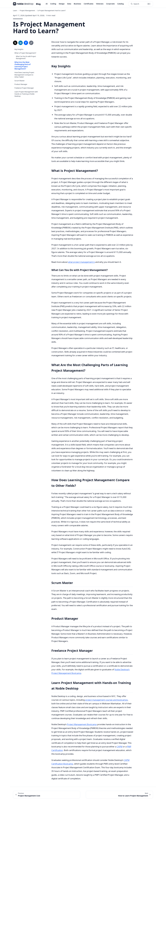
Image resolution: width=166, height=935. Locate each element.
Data (69, 4)
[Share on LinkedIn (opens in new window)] (20, 43)
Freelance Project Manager (24, 88)
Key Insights (18, 49)
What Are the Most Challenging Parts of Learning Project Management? (22, 65)
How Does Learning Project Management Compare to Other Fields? (24, 74)
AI (47, 4)
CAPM (119, 746)
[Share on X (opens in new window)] (15, 43)
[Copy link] (31, 43)
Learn (15, 10)
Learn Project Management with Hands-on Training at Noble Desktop (26, 94)
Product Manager (20, 84)
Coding (53, 4)
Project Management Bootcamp (82, 724)
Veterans (99, 4)
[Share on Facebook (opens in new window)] (26, 43)
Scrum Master (19, 81)
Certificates (88, 4)
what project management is (81, 262)
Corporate (110, 4)
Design (62, 4)
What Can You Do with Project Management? (26, 57)
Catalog (120, 4)
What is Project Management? (25, 53)
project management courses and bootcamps (106, 699)
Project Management (27, 10)
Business (77, 4)
